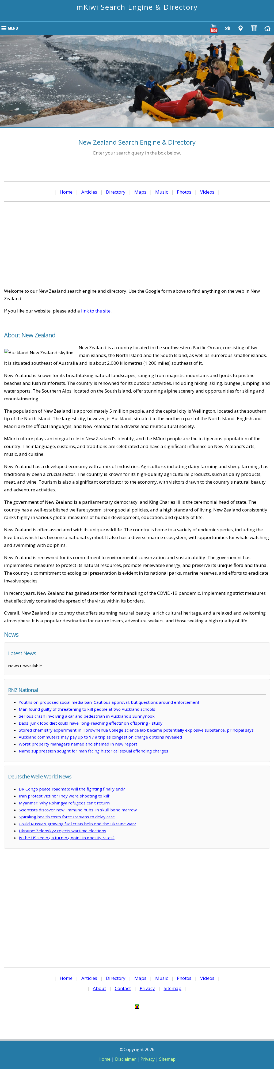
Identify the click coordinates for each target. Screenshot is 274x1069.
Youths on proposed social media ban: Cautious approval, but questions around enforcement (109, 702)
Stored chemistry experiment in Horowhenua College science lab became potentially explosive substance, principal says (136, 730)
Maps (140, 192)
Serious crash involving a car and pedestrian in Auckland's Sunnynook (87, 716)
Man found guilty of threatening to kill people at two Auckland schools (87, 709)
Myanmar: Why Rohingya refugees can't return (64, 802)
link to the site (96, 311)
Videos (207, 192)
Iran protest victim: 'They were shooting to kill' (64, 796)
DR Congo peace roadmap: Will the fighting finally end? (72, 789)
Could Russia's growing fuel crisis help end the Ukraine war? (77, 823)
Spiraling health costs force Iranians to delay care (67, 816)
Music (161, 192)
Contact (123, 988)
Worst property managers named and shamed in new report (78, 744)
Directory (115, 192)
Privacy (147, 988)
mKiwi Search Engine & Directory (137, 7)
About (99, 988)
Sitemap (172, 988)
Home (66, 192)
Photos (184, 192)
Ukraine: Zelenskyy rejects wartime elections (62, 830)
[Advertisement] (137, 244)
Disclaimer (125, 1059)
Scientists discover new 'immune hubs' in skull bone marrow (78, 809)
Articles (89, 192)
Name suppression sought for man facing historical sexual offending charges (93, 751)
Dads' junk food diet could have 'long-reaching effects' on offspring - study (90, 723)
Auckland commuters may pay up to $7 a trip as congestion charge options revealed (100, 737)
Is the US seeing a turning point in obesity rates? (67, 837)
